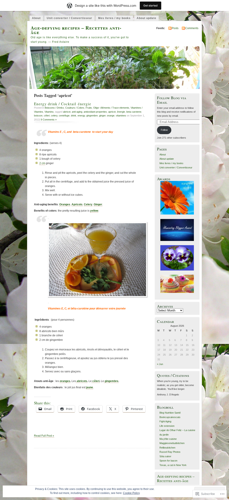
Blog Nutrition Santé (170, 412)
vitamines (121, 115)
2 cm (42, 163)
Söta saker (165, 456)
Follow (164, 130)
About (36, 18)
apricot (112, 111)
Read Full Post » (44, 435)
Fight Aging (165, 421)
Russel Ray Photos (169, 452)
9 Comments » (49, 119)
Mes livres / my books (114, 18)
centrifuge (64, 115)
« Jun (160, 364)
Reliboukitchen (167, 447)
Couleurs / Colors (74, 107)
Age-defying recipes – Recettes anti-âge (76, 29)
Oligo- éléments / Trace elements (111, 107)
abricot (66, 111)
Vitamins (49, 111)
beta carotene (133, 111)
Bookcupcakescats (169, 417)
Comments (191, 28)
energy (81, 115)
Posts (175, 28)
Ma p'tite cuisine (168, 439)
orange (110, 115)
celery (54, 115)
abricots (81, 381)
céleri (47, 115)
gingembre (92, 115)
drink (73, 115)
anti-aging (77, 111)
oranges (65, 381)
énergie (121, 111)
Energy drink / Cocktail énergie (62, 103)
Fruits (89, 107)
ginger (102, 115)
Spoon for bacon (168, 460)
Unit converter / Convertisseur (69, 18)
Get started (150, 5)
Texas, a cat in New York (173, 465)
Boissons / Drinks (54, 107)
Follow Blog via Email (171, 100)
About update (146, 18)
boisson (38, 115)
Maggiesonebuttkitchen (171, 443)
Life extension (166, 426)
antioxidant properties (95, 111)
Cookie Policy (131, 493)
